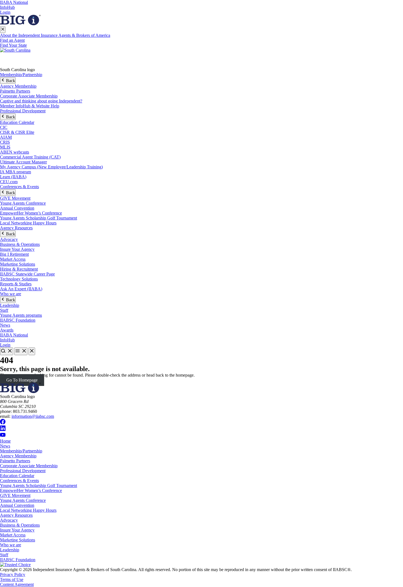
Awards (6, 330)
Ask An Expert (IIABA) (21, 288)
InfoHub (7, 7)
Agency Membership (18, 86)
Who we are (10, 293)
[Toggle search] (6, 351)
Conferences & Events (19, 186)
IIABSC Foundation (17, 320)
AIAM (6, 137)
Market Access (12, 259)
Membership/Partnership (21, 74)
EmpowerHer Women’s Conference (31, 213)
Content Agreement (17, 584)
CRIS (5, 142)
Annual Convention (17, 208)
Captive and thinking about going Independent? (41, 101)
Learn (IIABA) (13, 176)
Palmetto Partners (15, 91)
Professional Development (23, 111)
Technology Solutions (19, 279)
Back (10, 80)
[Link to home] (201, 57)
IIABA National (14, 2)
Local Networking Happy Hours (28, 223)
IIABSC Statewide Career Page (27, 274)
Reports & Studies (16, 284)
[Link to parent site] (20, 23)
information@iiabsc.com (33, 416)
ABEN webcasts (14, 152)
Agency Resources (16, 228)
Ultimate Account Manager (23, 162)
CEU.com (9, 181)
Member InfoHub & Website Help (29, 106)
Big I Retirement (14, 254)
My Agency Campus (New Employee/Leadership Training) (51, 167)
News (5, 325)
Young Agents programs (21, 315)
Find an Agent (12, 40)
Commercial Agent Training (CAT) (30, 157)
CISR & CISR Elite (17, 132)
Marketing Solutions (17, 264)
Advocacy (9, 239)
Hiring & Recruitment (19, 269)
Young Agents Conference (23, 203)
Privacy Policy (12, 574)
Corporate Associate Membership (29, 96)
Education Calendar (17, 122)
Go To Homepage (22, 380)
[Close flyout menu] (2, 29)
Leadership (9, 305)
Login (5, 12)
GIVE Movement (15, 198)
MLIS (5, 147)
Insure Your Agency (17, 249)
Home (5, 441)
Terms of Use (11, 579)
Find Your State (13, 45)
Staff (4, 310)
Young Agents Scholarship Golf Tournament (38, 218)
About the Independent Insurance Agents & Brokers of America (55, 35)
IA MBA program (15, 171)
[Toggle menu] (20, 351)
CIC (3, 127)
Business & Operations (20, 244)
